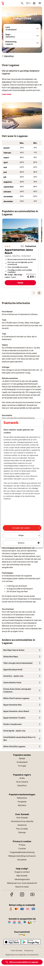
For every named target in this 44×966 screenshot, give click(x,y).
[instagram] (22, 896)
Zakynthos (6, 82)
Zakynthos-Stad (18, 87)
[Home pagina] (2, 3)
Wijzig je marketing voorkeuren (22, 856)
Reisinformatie (22, 887)
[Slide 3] (22, 126)
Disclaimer (22, 859)
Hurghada (22, 801)
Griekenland (22, 762)
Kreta (22, 778)
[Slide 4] (23, 126)
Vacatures (22, 825)
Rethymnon (22, 798)
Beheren (21, 543)
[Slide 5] (25, 126)
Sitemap (22, 832)
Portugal (22, 766)
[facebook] (11, 896)
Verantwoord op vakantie (22, 821)
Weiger (21, 535)
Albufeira (22, 805)
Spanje (22, 758)
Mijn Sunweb (22, 875)
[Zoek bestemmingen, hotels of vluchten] (22, 3)
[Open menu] (39, 3)
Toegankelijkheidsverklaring (22, 852)
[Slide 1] (18, 126)
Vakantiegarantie (22, 879)
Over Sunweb (22, 817)
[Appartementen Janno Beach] (20, 253)
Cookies (22, 848)
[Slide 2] (20, 126)
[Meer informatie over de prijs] (35, 277)
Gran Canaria (22, 782)
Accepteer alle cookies (21, 528)
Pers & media (22, 829)
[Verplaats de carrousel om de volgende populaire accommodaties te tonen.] (39, 293)
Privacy (22, 845)
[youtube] (32, 896)
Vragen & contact (22, 872)
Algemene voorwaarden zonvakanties (22, 954)
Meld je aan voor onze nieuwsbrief (22, 883)
